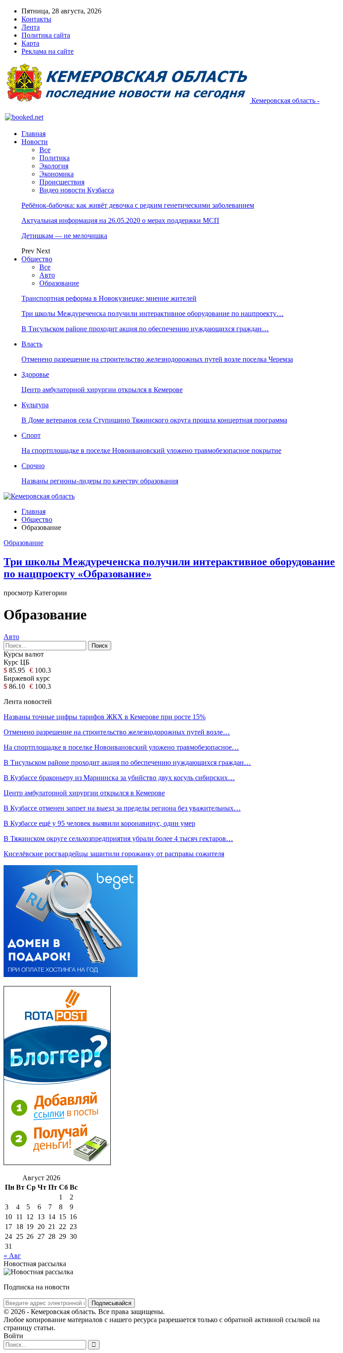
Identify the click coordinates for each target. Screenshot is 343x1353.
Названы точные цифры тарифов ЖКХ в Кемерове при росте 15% (104, 717)
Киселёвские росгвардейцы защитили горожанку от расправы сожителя (114, 854)
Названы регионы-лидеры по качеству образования (99, 481)
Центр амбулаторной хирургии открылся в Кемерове (102, 389)
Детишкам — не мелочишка (64, 235)
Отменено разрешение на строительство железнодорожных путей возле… (117, 732)
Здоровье (35, 374)
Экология (53, 166)
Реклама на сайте (47, 51)
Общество (36, 259)
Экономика (56, 174)
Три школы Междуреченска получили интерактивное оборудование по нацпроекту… (152, 313)
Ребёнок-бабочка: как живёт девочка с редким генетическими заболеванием (137, 205)
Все (44, 150)
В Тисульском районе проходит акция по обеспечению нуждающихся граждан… (145, 329)
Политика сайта (45, 35)
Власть (31, 344)
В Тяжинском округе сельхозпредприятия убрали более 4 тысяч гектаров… (118, 838)
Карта (30, 43)
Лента (30, 27)
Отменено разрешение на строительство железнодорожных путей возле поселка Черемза (157, 359)
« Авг (12, 1255)
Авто (47, 275)
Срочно (33, 465)
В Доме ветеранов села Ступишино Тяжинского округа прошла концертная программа (154, 420)
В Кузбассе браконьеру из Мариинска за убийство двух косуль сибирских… (119, 777)
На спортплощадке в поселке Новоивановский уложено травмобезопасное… (121, 747)
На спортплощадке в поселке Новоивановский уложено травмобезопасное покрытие (151, 450)
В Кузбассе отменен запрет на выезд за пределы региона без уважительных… (122, 808)
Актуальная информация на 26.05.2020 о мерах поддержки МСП (120, 220)
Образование (59, 283)
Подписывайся (111, 1303)
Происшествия (61, 182)
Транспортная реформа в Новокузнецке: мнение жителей (109, 298)
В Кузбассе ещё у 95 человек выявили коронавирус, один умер (99, 823)
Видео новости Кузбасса (76, 190)
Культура (35, 405)
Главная (33, 133)
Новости (34, 141)
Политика (54, 158)
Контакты (36, 19)
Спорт (31, 435)
